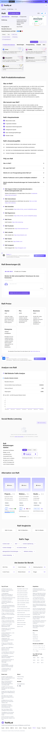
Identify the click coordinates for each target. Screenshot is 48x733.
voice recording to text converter (23, 608)
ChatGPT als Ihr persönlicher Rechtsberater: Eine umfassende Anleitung (8, 688)
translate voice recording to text (23, 610)
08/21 (38, 660)
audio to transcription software (23, 602)
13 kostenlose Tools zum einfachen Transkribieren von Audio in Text (7, 602)
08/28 (34, 657)
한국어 (16, 728)
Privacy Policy (20, 678)
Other (37, 651)
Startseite (4, 9)
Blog (34, 632)
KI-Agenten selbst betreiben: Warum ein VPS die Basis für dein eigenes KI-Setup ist (8, 678)
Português (25, 728)
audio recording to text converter (23, 614)
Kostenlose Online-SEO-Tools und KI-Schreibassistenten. (9, 498)
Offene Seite (6, 509)
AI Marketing (14, 36)
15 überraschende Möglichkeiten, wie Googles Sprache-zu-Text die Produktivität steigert (8, 606)
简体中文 (7, 728)
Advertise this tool (34, 41)
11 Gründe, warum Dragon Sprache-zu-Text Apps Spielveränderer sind (7, 625)
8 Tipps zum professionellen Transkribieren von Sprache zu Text (8, 644)
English (3, 728)
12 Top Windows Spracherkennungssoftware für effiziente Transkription (8, 656)
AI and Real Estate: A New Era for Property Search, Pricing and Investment (39, 622)
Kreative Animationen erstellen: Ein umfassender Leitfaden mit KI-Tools (8, 718)
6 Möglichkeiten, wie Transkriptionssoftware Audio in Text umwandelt (8, 640)
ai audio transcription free (22, 606)
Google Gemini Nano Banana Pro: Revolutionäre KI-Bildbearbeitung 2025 (8, 692)
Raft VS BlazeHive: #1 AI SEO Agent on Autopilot (24, 530)
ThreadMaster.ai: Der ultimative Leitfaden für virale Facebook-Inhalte (8, 713)
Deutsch (34, 727)
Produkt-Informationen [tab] (9, 44)
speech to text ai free (21, 624)
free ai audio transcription (22, 594)
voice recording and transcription (23, 616)
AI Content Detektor (6, 36)
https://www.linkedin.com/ (20, 235)
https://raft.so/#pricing (17, 222)
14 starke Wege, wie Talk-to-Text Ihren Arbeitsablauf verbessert (8, 652)
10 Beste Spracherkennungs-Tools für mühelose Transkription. (8, 598)
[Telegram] (20, 685)
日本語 (20, 728)
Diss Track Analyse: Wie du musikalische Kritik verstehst (7, 709)
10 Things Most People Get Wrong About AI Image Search (39, 598)
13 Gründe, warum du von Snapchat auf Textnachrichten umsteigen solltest (7, 590)
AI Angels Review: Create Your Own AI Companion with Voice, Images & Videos (39, 617)
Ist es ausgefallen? (36, 640)
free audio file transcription (22, 592)
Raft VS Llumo (8, 530)
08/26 (42, 657)
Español (29, 728)
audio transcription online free (23, 598)
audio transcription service (22, 596)
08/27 (38, 657)
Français (38, 728)
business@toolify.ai (21, 683)
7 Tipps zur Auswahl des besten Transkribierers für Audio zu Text (8, 621)
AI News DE (35, 634)
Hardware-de (35, 636)
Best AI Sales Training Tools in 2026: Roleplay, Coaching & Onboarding (39, 626)
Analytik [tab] (38, 44)
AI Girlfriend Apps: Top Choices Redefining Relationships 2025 (39, 601)
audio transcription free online (23, 600)
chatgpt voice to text (21, 618)
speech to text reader (21, 622)
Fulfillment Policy (20, 676)
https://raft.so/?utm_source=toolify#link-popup (25, 209)
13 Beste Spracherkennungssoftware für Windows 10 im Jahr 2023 (8, 617)
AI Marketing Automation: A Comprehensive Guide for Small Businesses (39, 590)
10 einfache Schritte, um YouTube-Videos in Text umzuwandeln (6, 670)
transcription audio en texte (22, 588)
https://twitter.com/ (17, 241)
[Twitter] (17, 685)
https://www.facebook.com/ (21, 228)
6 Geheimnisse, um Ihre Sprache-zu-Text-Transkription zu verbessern (8, 630)
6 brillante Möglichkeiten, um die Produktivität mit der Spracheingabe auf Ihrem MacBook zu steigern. (8, 634)
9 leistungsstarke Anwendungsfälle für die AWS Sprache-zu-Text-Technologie (7, 665)
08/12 (42, 662)
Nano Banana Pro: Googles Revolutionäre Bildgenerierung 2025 (8, 697)
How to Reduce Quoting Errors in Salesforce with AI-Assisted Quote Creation (39, 605)
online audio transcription (22, 590)
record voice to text (21, 612)
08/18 (42, 660)
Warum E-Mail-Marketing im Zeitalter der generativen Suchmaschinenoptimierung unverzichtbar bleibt (7, 683)
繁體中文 (12, 728)
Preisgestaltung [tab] (30, 44)
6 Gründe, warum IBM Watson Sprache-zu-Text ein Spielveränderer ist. (7, 649)
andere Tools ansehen (19, 436)
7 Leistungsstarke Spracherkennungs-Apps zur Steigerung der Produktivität (7, 594)
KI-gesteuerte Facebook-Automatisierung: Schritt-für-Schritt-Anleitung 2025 (7, 706)
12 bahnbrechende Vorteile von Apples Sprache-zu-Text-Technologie (8, 661)
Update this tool (43, 41)
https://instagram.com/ (20, 248)
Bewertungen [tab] (20, 44)
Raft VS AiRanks (39, 530)
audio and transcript (21, 604)
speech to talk (20, 626)
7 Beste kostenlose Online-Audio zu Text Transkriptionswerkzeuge (8, 610)
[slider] (6, 16)
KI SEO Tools (10, 9)
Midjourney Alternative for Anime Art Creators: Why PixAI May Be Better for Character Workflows (39, 594)
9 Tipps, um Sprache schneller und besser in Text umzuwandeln (8, 613)
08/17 (34, 662)
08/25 (34, 660)
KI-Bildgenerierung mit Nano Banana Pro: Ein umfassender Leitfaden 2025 (7, 701)
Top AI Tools (35, 638)
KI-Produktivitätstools (6, 39)
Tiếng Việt (44, 728)
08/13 (38, 662)
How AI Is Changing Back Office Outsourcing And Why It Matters (39, 609)
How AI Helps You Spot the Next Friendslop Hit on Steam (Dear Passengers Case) (39, 613)
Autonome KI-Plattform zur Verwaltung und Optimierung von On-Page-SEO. (24, 498)
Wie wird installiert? (37, 457)
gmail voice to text (20, 620)
